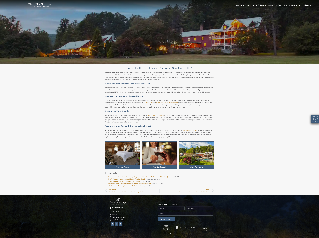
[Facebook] (112, 224)
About (306, 5)
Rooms (239, 5)
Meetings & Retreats (276, 5)
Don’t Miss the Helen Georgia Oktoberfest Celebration (127, 179)
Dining (249, 5)
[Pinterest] (120, 224)
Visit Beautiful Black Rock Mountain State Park (124, 181)
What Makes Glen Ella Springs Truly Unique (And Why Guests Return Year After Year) (138, 177)
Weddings (259, 5)
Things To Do (294, 5)
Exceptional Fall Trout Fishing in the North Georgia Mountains (129, 183)
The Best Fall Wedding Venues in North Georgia (125, 186)
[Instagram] (116, 224)
